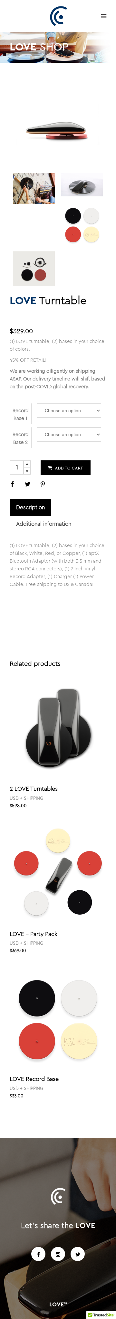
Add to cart (69, 468)
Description (30, 507)
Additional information (43, 524)
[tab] (30, 507)
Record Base (34, 1079)
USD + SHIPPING (26, 798)
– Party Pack (33, 934)
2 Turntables (34, 789)
